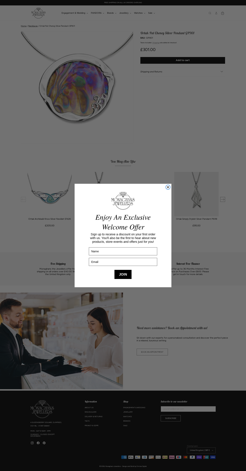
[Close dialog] (168, 187)
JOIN (123, 274)
